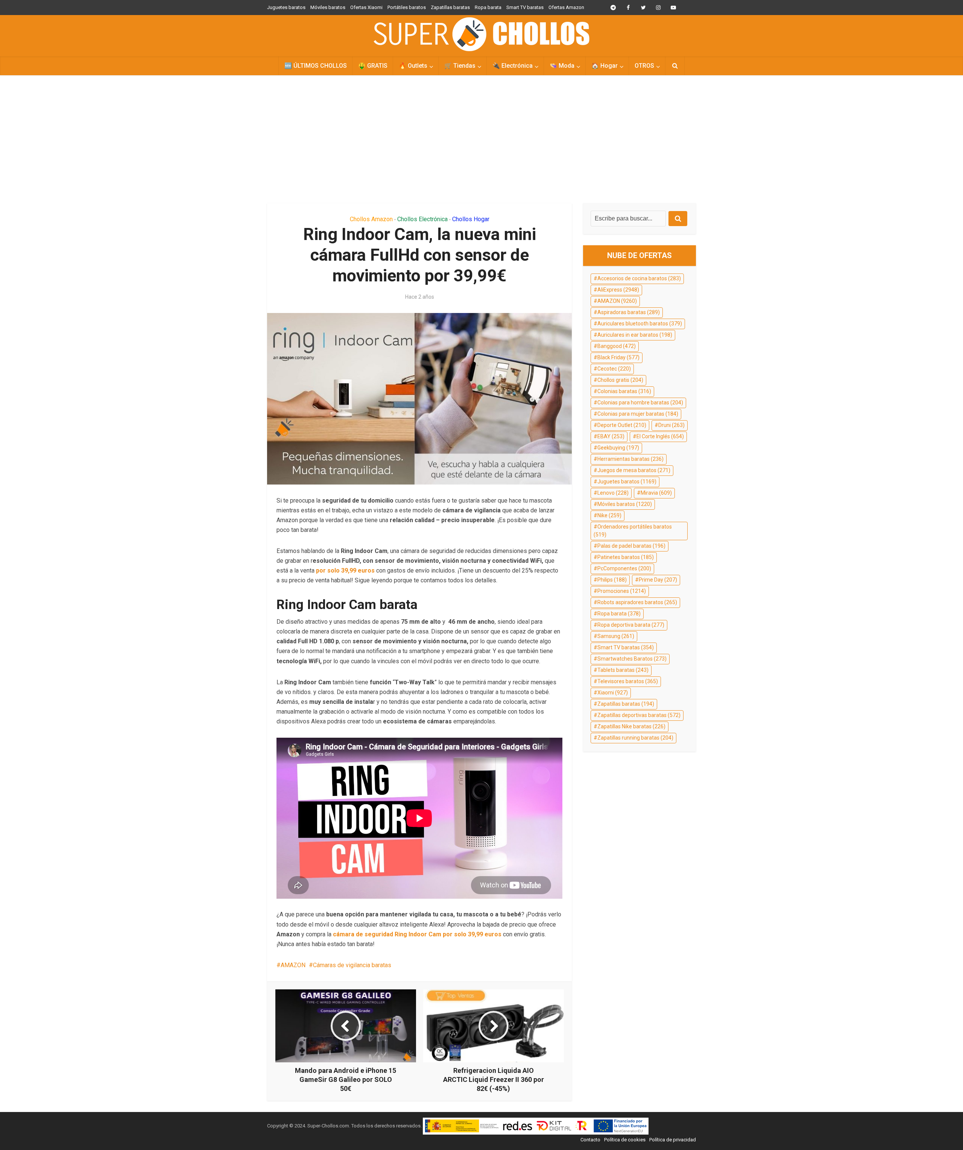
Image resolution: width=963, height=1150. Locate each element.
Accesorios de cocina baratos (639, 278)
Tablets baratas (623, 670)
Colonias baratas (624, 391)
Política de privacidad (672, 1139)
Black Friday (618, 357)
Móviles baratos (327, 7)
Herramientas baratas (630, 459)
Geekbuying (618, 448)
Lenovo (613, 493)
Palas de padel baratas (631, 546)
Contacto (590, 1139)
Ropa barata (488, 7)
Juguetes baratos (286, 7)
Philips (612, 580)
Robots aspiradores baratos (637, 602)
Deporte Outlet (621, 425)
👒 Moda (562, 65)
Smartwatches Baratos (632, 659)
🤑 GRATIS (372, 65)
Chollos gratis (620, 380)
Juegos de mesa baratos (633, 470)
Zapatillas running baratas (635, 738)
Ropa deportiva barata (630, 625)
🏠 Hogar (604, 65)
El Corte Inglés (660, 436)
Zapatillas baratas (450, 7)
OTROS (644, 65)
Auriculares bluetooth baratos (639, 324)
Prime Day (658, 580)
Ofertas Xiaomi (366, 7)
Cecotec (614, 369)
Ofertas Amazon (566, 7)
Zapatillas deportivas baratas (638, 715)
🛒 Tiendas (459, 65)
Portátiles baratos (406, 7)
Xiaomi (612, 693)
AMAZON (293, 965)
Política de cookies (625, 1139)
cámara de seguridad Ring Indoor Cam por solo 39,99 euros (417, 934)
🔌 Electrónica (512, 65)
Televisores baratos (627, 681)
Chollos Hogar (470, 219)
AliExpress (618, 290)
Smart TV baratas (525, 7)
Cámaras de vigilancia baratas (352, 965)
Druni (671, 425)
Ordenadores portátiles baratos (633, 531)
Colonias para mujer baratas (637, 414)
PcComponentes (624, 568)
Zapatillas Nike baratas (631, 726)
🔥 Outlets (413, 65)
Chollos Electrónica (422, 219)
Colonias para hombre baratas (640, 403)
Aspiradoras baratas (628, 312)
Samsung (615, 636)
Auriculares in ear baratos (634, 335)
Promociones (621, 591)
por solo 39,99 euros (345, 570)
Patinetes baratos (625, 557)
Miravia (656, 493)
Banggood (616, 346)
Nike (609, 515)
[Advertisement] (481, 139)
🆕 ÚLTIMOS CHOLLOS (315, 65)
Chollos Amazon (371, 219)
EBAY (610, 436)
